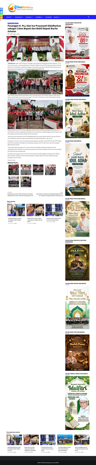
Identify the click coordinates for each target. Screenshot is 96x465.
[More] (1, 17)
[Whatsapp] (1, 14)
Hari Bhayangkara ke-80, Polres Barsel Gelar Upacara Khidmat (64, 449)
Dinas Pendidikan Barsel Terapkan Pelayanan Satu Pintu (81, 449)
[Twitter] (1, 12)
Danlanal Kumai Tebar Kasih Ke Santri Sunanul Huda (47, 449)
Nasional (56, 17)
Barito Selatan (11, 23)
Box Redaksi (49, 17)
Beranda (9, 17)
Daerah (16, 23)
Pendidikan (38, 17)
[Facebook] (1, 9)
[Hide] (0, 20)
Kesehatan (28, 17)
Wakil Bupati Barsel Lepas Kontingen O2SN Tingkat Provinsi (14, 220)
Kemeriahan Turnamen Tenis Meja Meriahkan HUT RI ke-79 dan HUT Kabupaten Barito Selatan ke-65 (49, 194)
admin (18, 34)
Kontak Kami (18, 17)
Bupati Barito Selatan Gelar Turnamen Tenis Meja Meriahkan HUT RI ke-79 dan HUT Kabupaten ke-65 (20, 194)
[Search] (88, 17)
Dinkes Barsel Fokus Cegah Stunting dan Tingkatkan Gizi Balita (34, 220)
